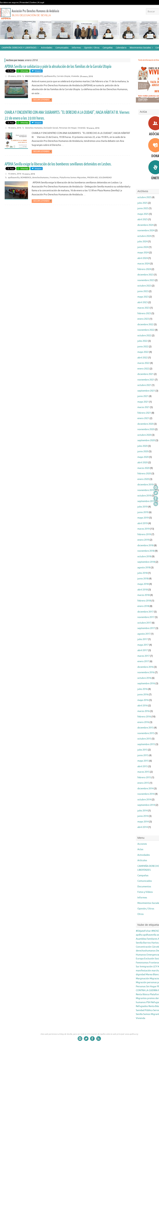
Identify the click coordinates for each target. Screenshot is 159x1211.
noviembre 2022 (145, 330)
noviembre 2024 (145, 230)
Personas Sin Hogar (68, 128)
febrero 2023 (144, 313)
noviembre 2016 (145, 672)
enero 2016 (143, 722)
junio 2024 (142, 247)
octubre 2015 (144, 738)
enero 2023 (143, 318)
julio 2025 (142, 203)
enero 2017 (143, 661)
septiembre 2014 (146, 805)
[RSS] (155, 504)
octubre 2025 (144, 197)
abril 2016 (142, 705)
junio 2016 (142, 694)
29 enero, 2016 (14, 76)
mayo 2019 (143, 517)
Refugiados (142, 1006)
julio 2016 (142, 689)
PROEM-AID (92, 177)
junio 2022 (142, 346)
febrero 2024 (144, 269)
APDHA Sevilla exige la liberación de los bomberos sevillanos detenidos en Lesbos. (58, 164)
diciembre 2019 (145, 484)
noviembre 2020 (145, 429)
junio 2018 (142, 578)
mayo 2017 (143, 644)
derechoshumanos (40, 177)
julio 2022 (142, 341)
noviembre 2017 (145, 617)
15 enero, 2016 (14, 173)
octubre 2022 (144, 335)
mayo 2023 (143, 296)
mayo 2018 (143, 584)
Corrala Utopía (63, 76)
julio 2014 (142, 810)
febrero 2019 (144, 534)
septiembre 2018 (146, 562)
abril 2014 (142, 827)
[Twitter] (155, 493)
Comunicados (144, 881)
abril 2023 (142, 302)
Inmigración (146, 966)
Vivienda (75, 76)
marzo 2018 (143, 595)
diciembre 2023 (145, 274)
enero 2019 (143, 539)
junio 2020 (142, 451)
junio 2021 (142, 396)
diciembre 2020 (145, 423)
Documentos (144, 886)
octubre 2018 (144, 556)
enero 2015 (143, 783)
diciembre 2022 (145, 324)
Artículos (142, 860)
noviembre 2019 (145, 490)
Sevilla (139, 1014)
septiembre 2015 (146, 744)
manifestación (143, 970)
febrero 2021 (144, 412)
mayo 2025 (143, 214)
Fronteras (54, 177)
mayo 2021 (143, 401)
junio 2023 (142, 291)
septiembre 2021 (146, 390)
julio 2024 (142, 241)
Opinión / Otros (145, 908)
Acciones (142, 844)
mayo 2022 (143, 352)
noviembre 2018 (145, 550)
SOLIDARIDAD (105, 177)
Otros (140, 914)
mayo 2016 (143, 700)
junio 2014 (142, 816)
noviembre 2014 (145, 794)
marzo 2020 (143, 468)
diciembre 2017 (145, 611)
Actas (140, 849)
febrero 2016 (144, 716)
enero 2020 (143, 479)
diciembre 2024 (145, 225)
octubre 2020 (144, 435)
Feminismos (142, 962)
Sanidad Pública (144, 1010)
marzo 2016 (143, 711)
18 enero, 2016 (14, 128)
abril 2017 (142, 650)
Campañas (142, 875)
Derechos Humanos (34, 128)
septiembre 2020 (146, 440)
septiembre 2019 (146, 501)
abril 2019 (142, 523)
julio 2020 (142, 446)
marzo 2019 (143, 528)
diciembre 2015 (145, 727)
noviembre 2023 (145, 280)
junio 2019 (142, 512)
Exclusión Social (51, 128)
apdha (139, 934)
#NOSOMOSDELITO (34, 76)
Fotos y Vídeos (145, 892)
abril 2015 (142, 766)
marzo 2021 (143, 407)
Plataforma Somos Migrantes (72, 177)
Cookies (33, 2)
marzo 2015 (143, 771)
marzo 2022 (143, 363)
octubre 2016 (144, 678)
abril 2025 (142, 219)
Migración (141, 982)
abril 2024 (142, 258)
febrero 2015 (144, 777)
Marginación (142, 978)
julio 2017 (142, 639)
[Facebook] (155, 498)
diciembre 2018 (145, 545)
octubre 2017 (144, 622)
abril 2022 (142, 357)
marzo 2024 (143, 263)
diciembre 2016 (145, 667)
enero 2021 (143, 418)
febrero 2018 (144, 600)
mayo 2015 (143, 760)
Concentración (143, 946)
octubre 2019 (144, 495)
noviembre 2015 (145, 733)
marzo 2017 (143, 656)
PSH (148, 1002)
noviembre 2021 (145, 379)
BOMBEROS (25, 177)
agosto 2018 (143, 567)
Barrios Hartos (151, 942)
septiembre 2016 (146, 683)
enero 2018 (143, 606)
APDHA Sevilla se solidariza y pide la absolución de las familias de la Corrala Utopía (58, 66)
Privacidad (24, 2)
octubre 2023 (144, 285)
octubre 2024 (144, 236)
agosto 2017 (143, 633)
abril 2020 (142, 462)
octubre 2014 (144, 799)
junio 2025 (142, 208)
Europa (140, 958)
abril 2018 (142, 589)
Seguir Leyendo (41, 99)
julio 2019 (142, 506)
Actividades (143, 855)
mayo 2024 (143, 252)
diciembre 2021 (145, 374)
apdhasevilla (50, 76)
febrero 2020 (144, 473)
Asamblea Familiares (146, 938)
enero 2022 (143, 368)
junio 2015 (142, 755)
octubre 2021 (144, 385)
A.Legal (41, 2)
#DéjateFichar (143, 930)
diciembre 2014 (145, 788)
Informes (142, 897)
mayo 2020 (143, 457)
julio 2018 (142, 573)
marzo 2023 (143, 307)
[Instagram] (155, 487)
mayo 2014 (143, 821)
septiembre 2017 (146, 628)
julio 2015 (142, 749)
